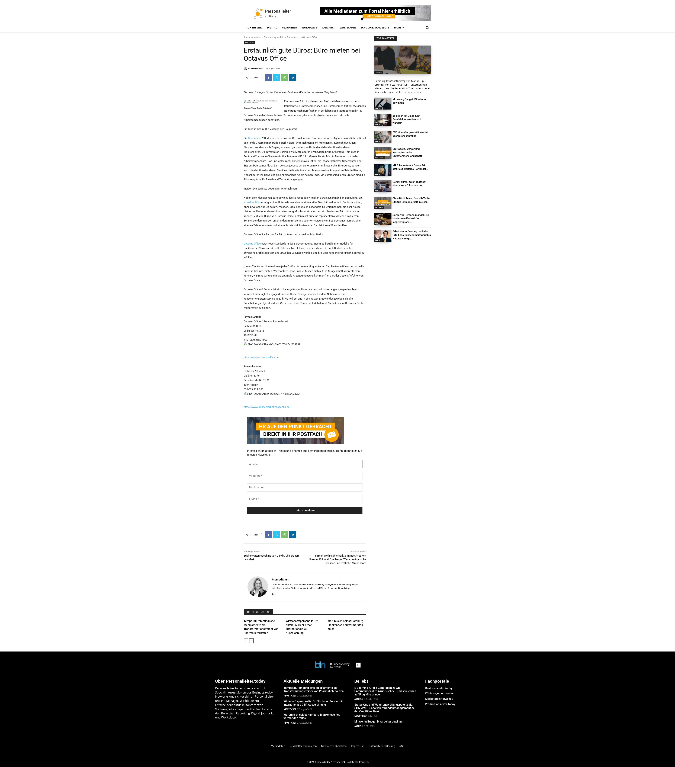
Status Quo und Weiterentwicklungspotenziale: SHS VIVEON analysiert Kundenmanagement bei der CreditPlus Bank (384, 708)
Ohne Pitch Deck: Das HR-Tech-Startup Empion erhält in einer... (411, 200)
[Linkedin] (292, 77)
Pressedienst (257, 68)
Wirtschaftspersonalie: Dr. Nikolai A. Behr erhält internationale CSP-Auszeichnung (313, 703)
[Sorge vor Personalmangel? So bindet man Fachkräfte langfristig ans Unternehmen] (382, 219)
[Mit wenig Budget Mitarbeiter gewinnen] (382, 104)
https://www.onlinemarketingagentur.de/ (267, 407)
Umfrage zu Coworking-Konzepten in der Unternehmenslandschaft (407, 152)
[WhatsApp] (284, 77)
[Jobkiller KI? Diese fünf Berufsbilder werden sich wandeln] (382, 120)
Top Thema (380, 157)
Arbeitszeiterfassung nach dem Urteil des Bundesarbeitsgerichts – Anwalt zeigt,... (412, 235)
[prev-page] (246, 640)
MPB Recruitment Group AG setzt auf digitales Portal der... (410, 167)
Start (246, 37)
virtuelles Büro (252, 202)
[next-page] (251, 640)
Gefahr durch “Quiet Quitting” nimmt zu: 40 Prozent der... (409, 183)
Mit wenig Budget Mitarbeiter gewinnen (379, 721)
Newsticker (256, 37)
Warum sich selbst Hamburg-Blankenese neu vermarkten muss (345, 625)
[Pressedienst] (246, 68)
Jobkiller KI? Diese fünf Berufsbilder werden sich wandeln (407, 119)
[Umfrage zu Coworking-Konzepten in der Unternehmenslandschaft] (382, 153)
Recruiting (379, 207)
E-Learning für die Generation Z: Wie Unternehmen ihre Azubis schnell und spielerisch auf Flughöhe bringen (385, 691)
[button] (427, 27)
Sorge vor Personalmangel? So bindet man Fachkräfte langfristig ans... (411, 218)
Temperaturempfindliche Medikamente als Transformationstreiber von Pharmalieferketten (314, 689)
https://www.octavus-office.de (261, 357)
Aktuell (378, 72)
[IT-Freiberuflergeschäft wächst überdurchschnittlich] (382, 137)
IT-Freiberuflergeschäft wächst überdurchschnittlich (410, 134)
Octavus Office (252, 243)
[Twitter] (276, 77)
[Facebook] (268, 77)
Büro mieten (255, 138)
